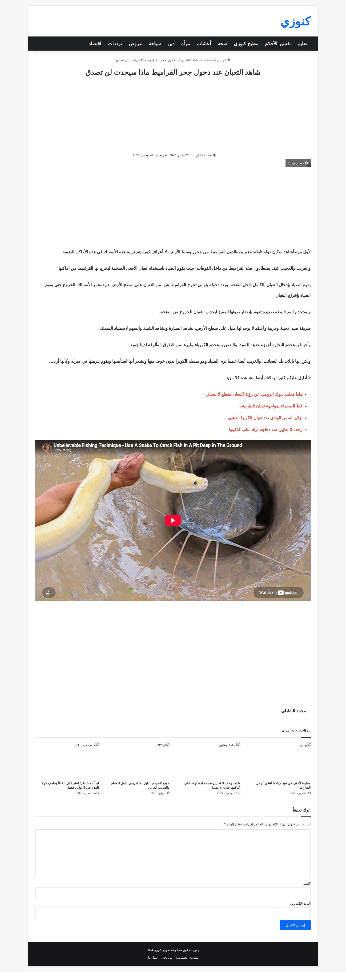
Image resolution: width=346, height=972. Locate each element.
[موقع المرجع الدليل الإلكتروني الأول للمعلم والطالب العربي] (137, 760)
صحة (222, 43)
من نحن (167, 957)
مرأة (185, 43)
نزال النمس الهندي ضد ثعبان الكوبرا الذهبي (265, 417)
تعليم (302, 43)
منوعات (206, 60)
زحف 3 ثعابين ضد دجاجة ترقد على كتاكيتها (265, 429)
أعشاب (204, 43)
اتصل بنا (153, 957)
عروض (135, 43)
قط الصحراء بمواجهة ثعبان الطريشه (270, 406)
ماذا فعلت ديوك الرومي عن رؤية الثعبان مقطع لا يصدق (254, 394)
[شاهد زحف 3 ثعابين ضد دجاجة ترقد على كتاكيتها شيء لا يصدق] (208, 760)
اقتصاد (95, 43)
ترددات (115, 43)
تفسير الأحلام (278, 43)
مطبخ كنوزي (246, 43)
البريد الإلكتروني (300, 903)
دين (171, 43)
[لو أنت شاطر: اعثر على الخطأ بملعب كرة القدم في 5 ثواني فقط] (67, 760)
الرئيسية (221, 60)
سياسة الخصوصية (186, 957)
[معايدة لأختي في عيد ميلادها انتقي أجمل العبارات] (279, 760)
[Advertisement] (173, 115)
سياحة (155, 43)
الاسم (307, 883)
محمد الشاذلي (293, 710)
